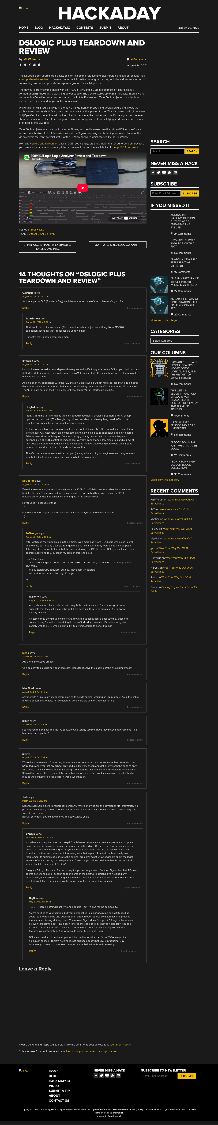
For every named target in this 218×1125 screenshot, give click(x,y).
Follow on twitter (158, 172)
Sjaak (25, 653)
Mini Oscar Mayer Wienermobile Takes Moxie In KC (47, 247)
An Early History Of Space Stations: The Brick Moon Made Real (184, 303)
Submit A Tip (59, 1091)
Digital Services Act (172, 1109)
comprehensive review (34, 79)
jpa (152, 548)
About (123, 28)
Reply (25, 308)
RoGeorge (28, 480)
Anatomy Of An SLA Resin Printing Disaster (183, 262)
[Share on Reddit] (34, 64)
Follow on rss (169, 172)
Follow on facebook (152, 172)
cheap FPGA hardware (125, 147)
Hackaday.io (59, 28)
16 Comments (182, 272)
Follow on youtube (164, 172)
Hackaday (109, 13)
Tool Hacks (37, 229)
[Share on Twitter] (25, 64)
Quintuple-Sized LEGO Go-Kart (118, 244)
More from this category (164, 320)
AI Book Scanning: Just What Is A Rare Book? (183, 445)
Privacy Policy (136, 1109)
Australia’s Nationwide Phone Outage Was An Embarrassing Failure (183, 221)
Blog (39, 28)
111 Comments (182, 455)
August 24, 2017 (137, 65)
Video (54, 1086)
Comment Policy (120, 1044)
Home (23, 28)
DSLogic (34, 233)
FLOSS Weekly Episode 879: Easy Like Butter (182, 425)
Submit (105, 28)
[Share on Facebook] (20, 64)
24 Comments (182, 233)
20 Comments (182, 314)
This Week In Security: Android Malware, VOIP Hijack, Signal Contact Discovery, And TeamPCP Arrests (184, 400)
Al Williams (32, 59)
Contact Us (59, 1101)
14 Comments (138, 59)
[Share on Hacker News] (29, 64)
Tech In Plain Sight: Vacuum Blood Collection (183, 465)
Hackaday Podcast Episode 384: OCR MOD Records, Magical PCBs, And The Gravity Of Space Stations (183, 369)
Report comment (135, 308)
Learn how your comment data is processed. (92, 1051)
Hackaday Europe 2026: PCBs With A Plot (182, 243)
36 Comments (182, 474)
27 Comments (182, 291)
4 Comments (181, 415)
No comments (182, 253)
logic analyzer (48, 233)
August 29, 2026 (188, 28)
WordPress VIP (115, 1116)
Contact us (175, 172)
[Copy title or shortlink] (39, 65)
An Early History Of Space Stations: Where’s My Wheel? (184, 281)
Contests (84, 28)
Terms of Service (153, 1109)
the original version (46, 143)
